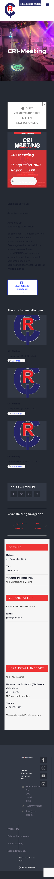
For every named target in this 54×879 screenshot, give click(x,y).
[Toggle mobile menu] (48, 4)
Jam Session (37, 526)
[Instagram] (43, 768)
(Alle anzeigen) (27, 182)
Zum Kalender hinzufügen (22, 287)
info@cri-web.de (29, 813)
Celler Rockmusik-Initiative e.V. (20, 606)
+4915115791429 (29, 806)
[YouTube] (43, 776)
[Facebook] (43, 760)
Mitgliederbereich (30, 3)
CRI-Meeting (14, 350)
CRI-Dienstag (12, 581)
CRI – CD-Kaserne (15, 676)
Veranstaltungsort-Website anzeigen (23, 715)
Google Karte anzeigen (19, 695)
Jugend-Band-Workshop (21, 526)
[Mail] (43, 784)
